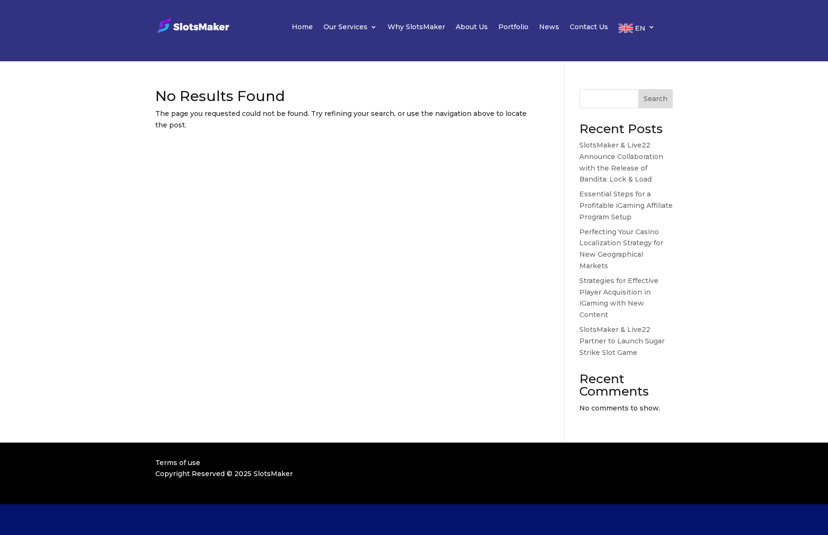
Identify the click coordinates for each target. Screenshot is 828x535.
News (549, 27)
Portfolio (513, 27)
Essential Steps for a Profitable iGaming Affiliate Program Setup (626, 205)
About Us (472, 27)
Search (655, 98)
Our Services (345, 27)
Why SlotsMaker (416, 27)
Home (302, 27)
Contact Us (589, 27)
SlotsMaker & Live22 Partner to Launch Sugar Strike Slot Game (622, 341)
